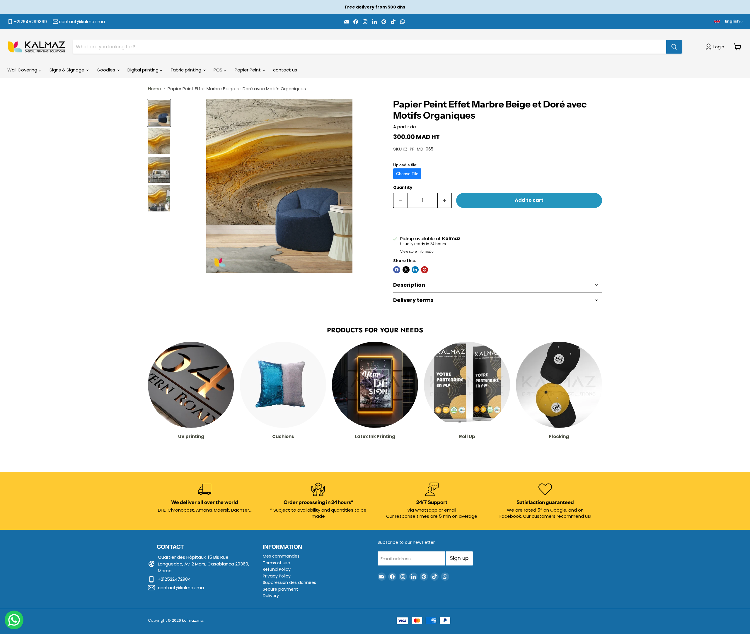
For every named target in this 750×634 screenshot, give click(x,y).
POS (219, 70)
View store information (418, 252)
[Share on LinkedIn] (415, 269)
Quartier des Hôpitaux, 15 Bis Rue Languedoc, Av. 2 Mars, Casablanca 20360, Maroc (203, 564)
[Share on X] (406, 269)
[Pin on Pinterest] (424, 269)
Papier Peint (248, 70)
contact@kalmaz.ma (181, 588)
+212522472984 (174, 579)
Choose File (407, 173)
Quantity (402, 187)
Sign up (459, 558)
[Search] (674, 47)
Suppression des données (289, 582)
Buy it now (497, 219)
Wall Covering (22, 70)
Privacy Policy (277, 576)
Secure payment (280, 589)
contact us (285, 70)
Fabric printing (186, 70)
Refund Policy (277, 569)
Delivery (271, 596)
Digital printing (143, 70)
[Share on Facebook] (396, 269)
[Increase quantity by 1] (445, 200)
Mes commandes (281, 556)
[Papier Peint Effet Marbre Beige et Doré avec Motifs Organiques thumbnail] (159, 113)
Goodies (106, 70)
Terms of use (276, 563)
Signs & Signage (68, 70)
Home (154, 88)
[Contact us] (14, 620)
